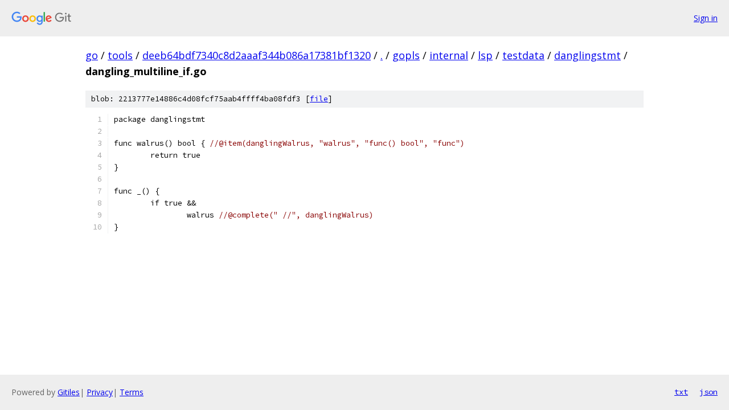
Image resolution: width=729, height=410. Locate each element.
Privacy (100, 392)
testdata (523, 55)
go (91, 55)
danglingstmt (587, 55)
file (319, 99)
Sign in (706, 18)
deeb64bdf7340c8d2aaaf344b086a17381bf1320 (256, 55)
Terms (132, 392)
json (708, 392)
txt (681, 392)
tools (120, 55)
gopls (406, 55)
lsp (485, 55)
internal (448, 55)
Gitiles (69, 392)
